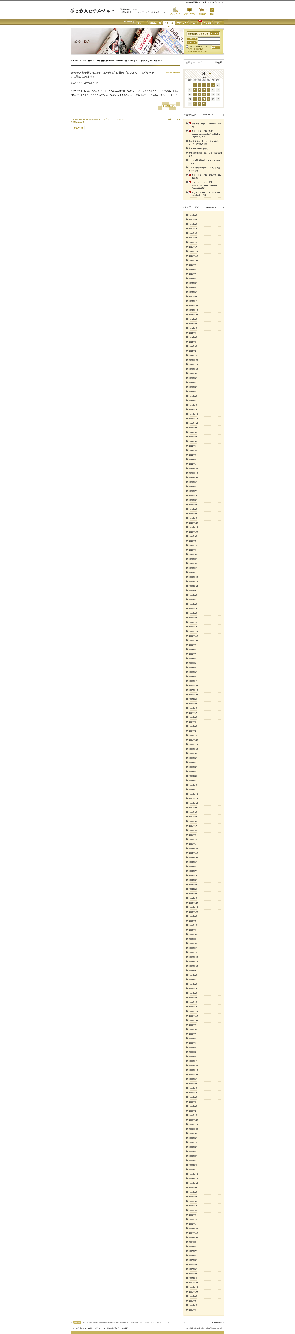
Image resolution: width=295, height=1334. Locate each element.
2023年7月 (193, 383)
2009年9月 (193, 1133)
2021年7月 (193, 491)
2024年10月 (194, 315)
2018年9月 (193, 645)
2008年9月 (193, 1188)
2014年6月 (193, 876)
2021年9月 (193, 482)
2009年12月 (194, 1120)
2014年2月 (193, 894)
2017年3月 (193, 726)
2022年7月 (193, 437)
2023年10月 (194, 369)
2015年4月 (193, 830)
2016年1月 (193, 790)
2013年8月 (193, 921)
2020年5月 (193, 554)
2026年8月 (193, 215)
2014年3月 (193, 889)
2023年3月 (193, 401)
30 (199, 104)
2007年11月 (194, 1233)
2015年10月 (194, 803)
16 (199, 94)
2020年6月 (193, 550)
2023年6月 (193, 387)
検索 (219, 62)
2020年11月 (194, 527)
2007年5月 (193, 1260)
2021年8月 (193, 487)
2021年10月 (194, 478)
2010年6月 (193, 1093)
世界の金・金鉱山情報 (198, 148)
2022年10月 (194, 423)
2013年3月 (193, 943)
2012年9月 (193, 971)
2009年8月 (193, 1138)
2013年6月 (193, 930)
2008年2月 (193, 1219)
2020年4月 (193, 559)
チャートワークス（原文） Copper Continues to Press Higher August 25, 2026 (207, 134)
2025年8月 (193, 270)
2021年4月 (193, 505)
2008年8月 (193, 1192)
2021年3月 (193, 509)
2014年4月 (193, 885)
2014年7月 (193, 871)
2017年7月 (193, 708)
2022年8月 (193, 432)
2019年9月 (193, 591)
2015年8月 (193, 812)
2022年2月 (193, 459)
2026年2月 (193, 242)
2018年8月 (193, 649)
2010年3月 (193, 1106)
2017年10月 (194, 695)
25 (208, 99)
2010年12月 (194, 1066)
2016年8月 (193, 758)
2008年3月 (193, 1215)
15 (194, 94)
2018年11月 (194, 636)
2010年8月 (193, 1084)
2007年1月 (193, 1278)
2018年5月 (193, 663)
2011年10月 (194, 1020)
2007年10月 (194, 1238)
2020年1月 (193, 572)
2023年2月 (193, 405)
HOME (76, 61)
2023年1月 (193, 410)
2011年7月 (193, 1034)
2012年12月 (194, 957)
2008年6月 (193, 1201)
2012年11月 (194, 962)
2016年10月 (194, 749)
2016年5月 (193, 772)
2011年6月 (193, 1038)
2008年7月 (193, 1197)
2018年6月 (193, 659)
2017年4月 (193, 722)
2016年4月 (193, 776)
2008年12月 (194, 1174)
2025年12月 (194, 251)
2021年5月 (193, 500)
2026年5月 (193, 229)
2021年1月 (193, 518)
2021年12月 (194, 469)
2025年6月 (193, 279)
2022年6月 (193, 441)
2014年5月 (193, 880)
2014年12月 (194, 849)
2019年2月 (193, 622)
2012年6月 (193, 984)
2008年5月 (193, 1206)
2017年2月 (193, 731)
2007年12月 (194, 1228)
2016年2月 (193, 785)
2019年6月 (193, 604)
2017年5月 (193, 717)
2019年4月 (193, 613)
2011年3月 (193, 1052)
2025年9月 (193, 265)
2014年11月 (194, 853)
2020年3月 (193, 563)
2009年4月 (193, 1156)
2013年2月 (193, 948)
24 (204, 99)
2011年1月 (193, 1061)
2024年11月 (194, 310)
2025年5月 (193, 283)
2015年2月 (193, 839)
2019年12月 (194, 577)
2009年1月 (193, 1170)
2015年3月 (193, 835)
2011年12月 (194, 1011)
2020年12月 (194, 523)
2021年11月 (194, 473)
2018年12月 (194, 631)
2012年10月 (194, 966)
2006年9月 (193, 1296)
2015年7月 (193, 817)
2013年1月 (193, 952)
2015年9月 (193, 808)
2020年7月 (193, 545)
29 (194, 104)
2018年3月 (193, 672)
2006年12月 (194, 1283)
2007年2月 (193, 1274)
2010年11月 (194, 1070)
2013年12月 (194, 903)
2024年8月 (193, 324)
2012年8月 (193, 975)
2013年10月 (194, 912)
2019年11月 (194, 582)
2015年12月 (194, 794)
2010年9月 (193, 1079)
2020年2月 (193, 568)
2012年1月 (193, 1007)
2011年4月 (193, 1048)
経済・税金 (87, 61)
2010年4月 (193, 1102)
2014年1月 (193, 898)
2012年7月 (193, 980)
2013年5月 (193, 934)
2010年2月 (193, 1111)
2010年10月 (194, 1075)
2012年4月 (193, 993)
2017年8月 (193, 704)
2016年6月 (193, 767)
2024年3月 (193, 346)
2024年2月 (193, 351)
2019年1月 (193, 627)
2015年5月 (193, 826)
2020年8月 (193, 541)
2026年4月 (193, 233)
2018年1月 (193, 681)
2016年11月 (194, 744)
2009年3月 (193, 1161)
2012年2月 (193, 1002)
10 (204, 90)
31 (204, 104)
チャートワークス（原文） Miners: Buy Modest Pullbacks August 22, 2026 (205, 185)
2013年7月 (193, 925)
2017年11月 (194, 690)
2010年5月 (193, 1097)
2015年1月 (193, 844)
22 (194, 99)
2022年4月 (193, 450)
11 (208, 90)
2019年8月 (193, 595)
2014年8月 (193, 867)
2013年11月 (194, 907)
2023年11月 (194, 364)
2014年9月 (193, 862)
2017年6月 (193, 713)
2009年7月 (193, 1142)
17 (204, 94)
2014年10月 (194, 858)
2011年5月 (193, 1043)
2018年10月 (194, 640)
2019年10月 (194, 586)
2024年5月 (193, 337)
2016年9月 (193, 753)
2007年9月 (193, 1242)
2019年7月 (193, 600)
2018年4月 (193, 668)
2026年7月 (193, 220)
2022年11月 (194, 419)
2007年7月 (193, 1251)
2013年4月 (193, 939)
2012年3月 (193, 998)
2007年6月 (193, 1256)
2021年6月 (193, 496)
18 (208, 94)
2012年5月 (193, 989)
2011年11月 (194, 1016)
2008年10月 (194, 1183)
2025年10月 (194, 260)
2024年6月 (193, 333)
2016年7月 (193, 762)
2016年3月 (193, 781)
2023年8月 (193, 378)
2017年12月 (194, 686)
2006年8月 (193, 1301)
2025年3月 (193, 292)
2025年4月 (193, 288)
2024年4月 (193, 342)
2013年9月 (193, 916)
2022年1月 (193, 464)
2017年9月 (193, 699)
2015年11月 (194, 799)
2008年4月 (193, 1210)
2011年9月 (193, 1025)
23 (199, 99)
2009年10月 (194, 1129)
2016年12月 (194, 740)
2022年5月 (193, 446)
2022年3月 (193, 455)
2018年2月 (193, 677)
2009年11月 (194, 1124)
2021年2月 (193, 514)
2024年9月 (193, 319)
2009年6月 (193, 1147)
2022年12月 (194, 414)
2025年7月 (193, 274)
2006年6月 (193, 1310)
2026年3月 (193, 238)
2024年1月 (193, 355)
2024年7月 (193, 328)
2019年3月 (193, 618)
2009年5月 (193, 1152)
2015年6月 (193, 821)
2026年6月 (193, 224)
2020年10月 (194, 532)
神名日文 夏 (173, 119)
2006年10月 (194, 1292)
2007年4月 (193, 1265)
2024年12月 (194, 306)
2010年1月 (193, 1115)
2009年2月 (193, 1165)
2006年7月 (193, 1305)
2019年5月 (193, 609)
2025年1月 (193, 301)
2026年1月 (193, 247)
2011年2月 (193, 1057)
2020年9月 (193, 536)
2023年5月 (193, 392)
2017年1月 (193, 735)
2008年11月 (194, 1179)
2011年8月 (193, 1029)
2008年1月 (193, 1224)
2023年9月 (193, 373)
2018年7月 (193, 654)
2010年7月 (193, 1088)
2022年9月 (193, 428)
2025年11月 (194, 256)
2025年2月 (193, 297)
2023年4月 (193, 396)
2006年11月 (194, 1287)
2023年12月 (194, 360)
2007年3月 (193, 1269)
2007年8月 (193, 1247)
